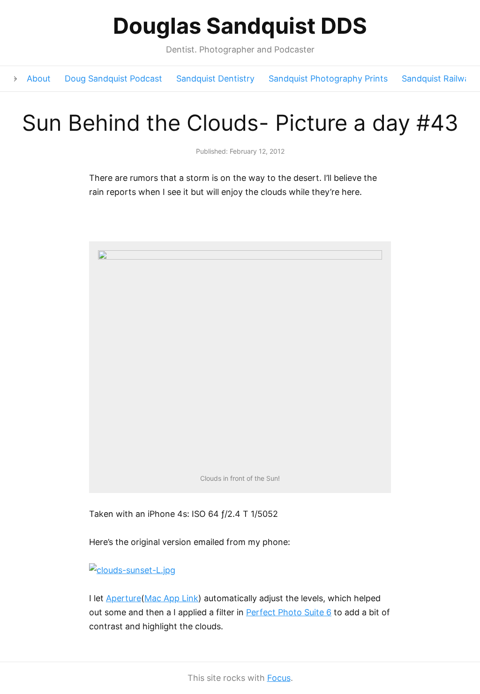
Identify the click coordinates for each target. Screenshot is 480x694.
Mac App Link (171, 598)
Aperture (123, 598)
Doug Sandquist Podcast (113, 78)
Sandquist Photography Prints (328, 78)
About (39, 78)
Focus (279, 678)
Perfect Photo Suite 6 (288, 612)
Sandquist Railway (438, 78)
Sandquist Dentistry (215, 78)
